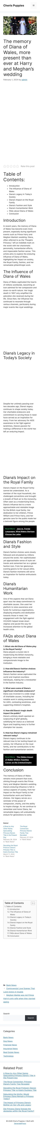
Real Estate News (11, 1052)
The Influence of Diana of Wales (20, 913)
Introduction (15, 909)
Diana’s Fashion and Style (20, 928)
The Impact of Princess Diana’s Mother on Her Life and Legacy (17, 1104)
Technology (8, 1056)
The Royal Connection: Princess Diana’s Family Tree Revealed (26, 830)
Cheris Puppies (13, 5)
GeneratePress (20, 1123)
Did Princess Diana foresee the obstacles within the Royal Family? (18, 1110)
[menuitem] (20, 1075)
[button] (31, 903)
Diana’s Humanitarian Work (21, 931)
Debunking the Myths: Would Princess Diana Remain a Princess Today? (18, 1096)
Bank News (11, 985)
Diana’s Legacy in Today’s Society (20, 918)
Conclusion (14, 936)
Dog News (8, 1041)
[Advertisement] (20, 105)
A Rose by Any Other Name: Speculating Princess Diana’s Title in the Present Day (19, 1075)
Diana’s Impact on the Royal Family (21, 923)
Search (6, 1014)
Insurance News (10, 1049)
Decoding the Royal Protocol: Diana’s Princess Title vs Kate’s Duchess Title (19, 1089)
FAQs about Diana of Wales (21, 933)
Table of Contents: (14, 906)
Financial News (10, 1045)
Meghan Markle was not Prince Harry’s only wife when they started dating (19, 998)
